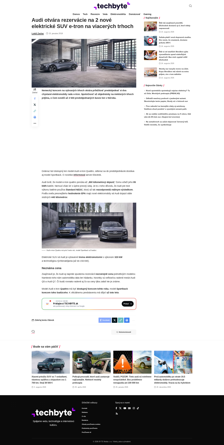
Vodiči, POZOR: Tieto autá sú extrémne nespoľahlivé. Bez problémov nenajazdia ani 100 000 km (132, 380)
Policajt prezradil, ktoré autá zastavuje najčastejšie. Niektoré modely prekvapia (91, 380)
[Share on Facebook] (35, 98)
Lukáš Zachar (38, 33)
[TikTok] (137, 408)
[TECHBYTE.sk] (112, 6)
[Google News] (129, 408)
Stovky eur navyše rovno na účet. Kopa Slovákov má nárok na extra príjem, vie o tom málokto (174, 71)
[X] (120, 408)
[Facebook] (116, 408)
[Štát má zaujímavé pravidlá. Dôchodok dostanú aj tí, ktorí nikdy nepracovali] (150, 26)
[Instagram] (133, 408)
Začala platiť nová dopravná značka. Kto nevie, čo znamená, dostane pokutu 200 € (175, 40)
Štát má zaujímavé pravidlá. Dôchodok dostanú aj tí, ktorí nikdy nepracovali (174, 25)
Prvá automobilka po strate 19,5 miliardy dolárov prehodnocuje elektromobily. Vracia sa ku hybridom (172, 380)
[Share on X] (35, 105)
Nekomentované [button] (125, 332)
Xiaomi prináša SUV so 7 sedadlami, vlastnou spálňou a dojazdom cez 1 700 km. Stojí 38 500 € (49, 380)
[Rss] (116, 414)
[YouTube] (125, 408)
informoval (79, 175)
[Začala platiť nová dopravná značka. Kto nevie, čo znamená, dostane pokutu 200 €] (150, 41)
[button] (190, 6)
